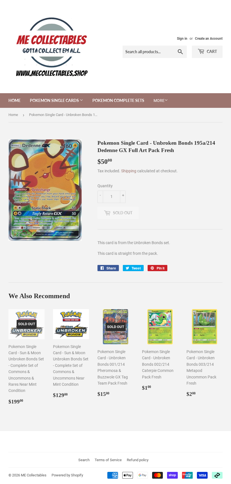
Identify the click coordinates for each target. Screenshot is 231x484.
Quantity (105, 186)
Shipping (128, 171)
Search (84, 460)
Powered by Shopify (67, 475)
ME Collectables (33, 475)
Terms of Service (108, 460)
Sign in (182, 39)
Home (14, 100)
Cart (211, 51)
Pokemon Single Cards (55, 100)
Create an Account (209, 39)
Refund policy (137, 460)
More (159, 100)
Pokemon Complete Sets (118, 100)
